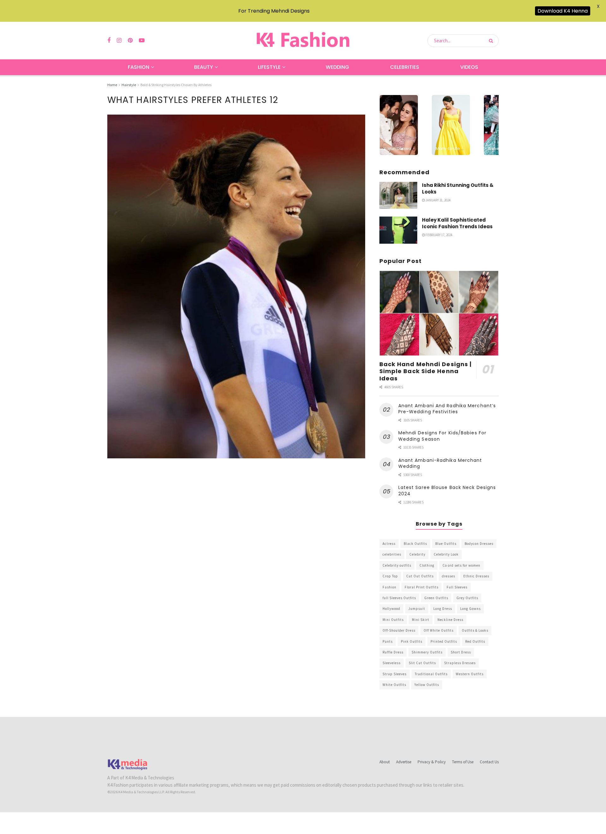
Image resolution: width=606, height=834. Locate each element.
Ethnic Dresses (476, 576)
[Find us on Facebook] (108, 40)
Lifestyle (269, 67)
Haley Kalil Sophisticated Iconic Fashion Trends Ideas (457, 223)
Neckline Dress (450, 619)
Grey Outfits (467, 598)
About (384, 762)
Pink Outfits (411, 641)
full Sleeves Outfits (399, 598)
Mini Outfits (393, 619)
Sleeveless (392, 663)
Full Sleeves (457, 587)
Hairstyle (129, 84)
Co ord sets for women (461, 565)
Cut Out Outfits (420, 576)
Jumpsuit (416, 608)
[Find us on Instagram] (119, 40)
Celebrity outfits (397, 565)
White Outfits (394, 684)
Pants (388, 641)
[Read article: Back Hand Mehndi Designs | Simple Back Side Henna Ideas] (439, 313)
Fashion (138, 67)
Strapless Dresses (460, 663)
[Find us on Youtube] (142, 40)
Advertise (403, 762)
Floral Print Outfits (421, 587)
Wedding (337, 67)
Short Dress (461, 652)
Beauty (203, 67)
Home (112, 84)
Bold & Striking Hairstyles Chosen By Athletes (175, 84)
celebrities (392, 554)
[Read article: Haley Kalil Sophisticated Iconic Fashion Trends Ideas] (398, 230)
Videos (469, 67)
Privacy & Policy (432, 762)
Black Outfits (415, 543)
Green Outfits (436, 598)
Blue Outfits (445, 543)
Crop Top (390, 576)
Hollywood (391, 608)
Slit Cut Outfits (422, 663)
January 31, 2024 (437, 200)
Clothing (426, 565)
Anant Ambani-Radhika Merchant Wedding (440, 463)
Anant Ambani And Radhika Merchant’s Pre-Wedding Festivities (447, 408)
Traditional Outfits (431, 674)
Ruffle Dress (393, 652)
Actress (389, 543)
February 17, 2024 (438, 235)
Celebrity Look (446, 554)
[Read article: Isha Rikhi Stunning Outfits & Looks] (398, 195)
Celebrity (417, 554)
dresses (448, 576)
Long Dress (442, 608)
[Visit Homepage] (303, 41)
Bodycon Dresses (479, 543)
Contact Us (489, 762)
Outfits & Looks (475, 630)
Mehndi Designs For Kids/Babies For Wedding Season (442, 436)
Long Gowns (470, 608)
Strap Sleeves (395, 674)
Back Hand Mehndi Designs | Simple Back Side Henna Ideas (425, 371)
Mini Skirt (420, 619)
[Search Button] (492, 40)
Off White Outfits (439, 630)
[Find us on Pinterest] (130, 40)
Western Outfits (470, 674)
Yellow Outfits (426, 684)
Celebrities (404, 67)
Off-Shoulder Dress (399, 630)
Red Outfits (475, 641)
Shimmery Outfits (427, 652)
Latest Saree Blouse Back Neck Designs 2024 (447, 490)
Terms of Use (462, 762)
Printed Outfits (444, 641)
